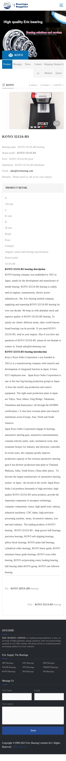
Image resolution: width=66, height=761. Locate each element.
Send (33, 730)
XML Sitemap (19, 747)
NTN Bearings (28, 667)
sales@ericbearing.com (21, 171)
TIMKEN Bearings (50, 667)
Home (33, 85)
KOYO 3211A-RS (44, 604)
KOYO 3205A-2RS (20, 588)
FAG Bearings (28, 663)
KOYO (58, 85)
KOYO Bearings (8, 671)
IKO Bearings (28, 671)
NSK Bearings (48, 663)
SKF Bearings (7, 663)
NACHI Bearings (9, 667)
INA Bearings (48, 671)
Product (46, 85)
